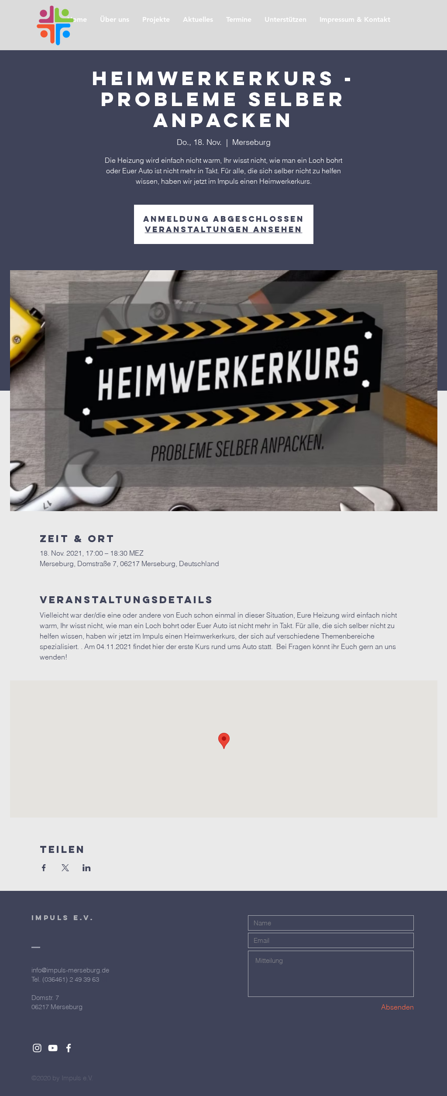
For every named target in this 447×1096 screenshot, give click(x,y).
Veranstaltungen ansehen (224, 229)
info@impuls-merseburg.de (70, 970)
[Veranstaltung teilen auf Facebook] (44, 867)
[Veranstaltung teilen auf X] (65, 867)
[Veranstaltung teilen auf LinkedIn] (87, 867)
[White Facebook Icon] (68, 1048)
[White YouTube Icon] (52, 1048)
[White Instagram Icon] (37, 1048)
